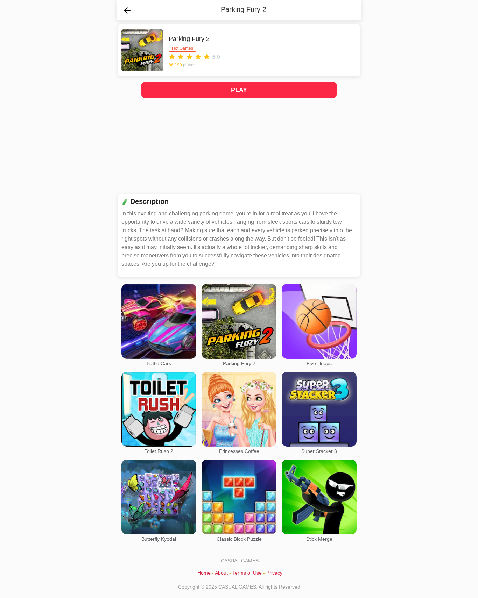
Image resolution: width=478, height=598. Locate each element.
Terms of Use (247, 573)
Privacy (274, 573)
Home (204, 573)
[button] (127, 10)
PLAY (239, 90)
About (221, 573)
